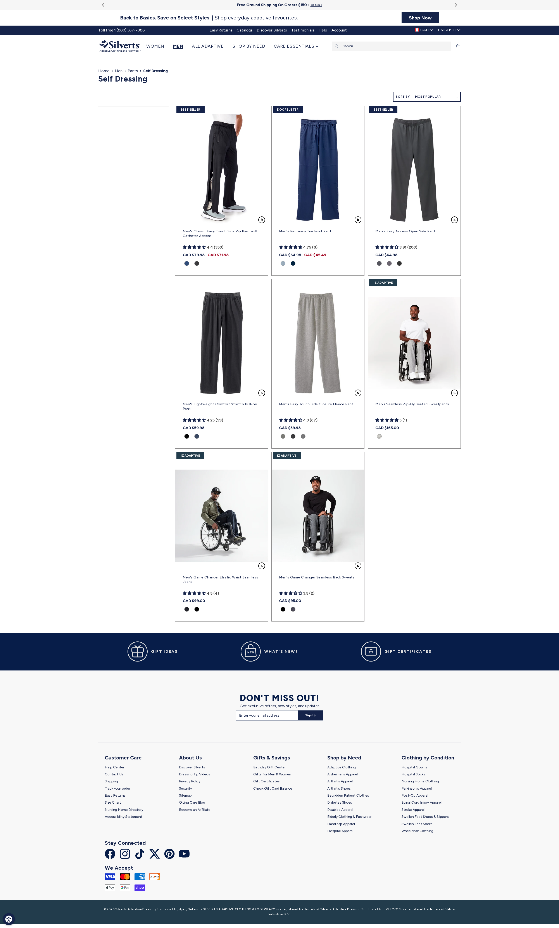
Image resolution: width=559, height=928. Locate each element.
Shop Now (420, 18)
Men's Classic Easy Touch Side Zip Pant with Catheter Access (221, 233)
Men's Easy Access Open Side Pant (405, 231)
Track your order (117, 788)
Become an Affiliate (194, 810)
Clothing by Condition (428, 757)
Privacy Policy (189, 781)
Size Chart (113, 802)
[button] (157, 46)
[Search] (336, 46)
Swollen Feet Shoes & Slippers (425, 817)
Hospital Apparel (340, 831)
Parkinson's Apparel (417, 788)
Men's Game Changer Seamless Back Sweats (316, 577)
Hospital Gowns (414, 767)
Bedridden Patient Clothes (348, 795)
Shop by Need (344, 757)
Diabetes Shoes (339, 802)
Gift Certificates (266, 781)
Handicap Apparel (341, 824)
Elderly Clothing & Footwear (349, 817)
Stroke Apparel (413, 810)
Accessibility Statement (123, 817)
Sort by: (403, 97)
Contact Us (114, 774)
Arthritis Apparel (340, 781)
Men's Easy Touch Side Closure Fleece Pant (316, 404)
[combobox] (391, 46)
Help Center (114, 767)
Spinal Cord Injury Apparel (422, 802)
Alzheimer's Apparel (342, 774)
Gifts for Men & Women (272, 774)
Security (185, 788)
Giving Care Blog (192, 802)
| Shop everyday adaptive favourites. (209, 18)
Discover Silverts (192, 767)
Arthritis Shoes (339, 788)
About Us (190, 757)
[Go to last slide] (103, 5)
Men (118, 70)
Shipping (111, 781)
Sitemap (185, 795)
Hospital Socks (413, 774)
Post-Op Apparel (415, 795)
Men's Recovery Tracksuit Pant (305, 231)
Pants (133, 70)
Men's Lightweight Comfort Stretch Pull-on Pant (220, 406)
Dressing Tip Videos (194, 774)
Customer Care (123, 757)
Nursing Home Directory (124, 810)
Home (103, 70)
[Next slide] (456, 5)
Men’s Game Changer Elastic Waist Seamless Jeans (220, 579)
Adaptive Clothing (341, 767)
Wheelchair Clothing (417, 831)
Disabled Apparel (340, 810)
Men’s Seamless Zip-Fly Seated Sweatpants (412, 404)
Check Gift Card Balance (272, 788)
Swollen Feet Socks (417, 824)
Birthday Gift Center (269, 767)
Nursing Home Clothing (420, 781)
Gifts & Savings (271, 757)
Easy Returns (115, 795)
